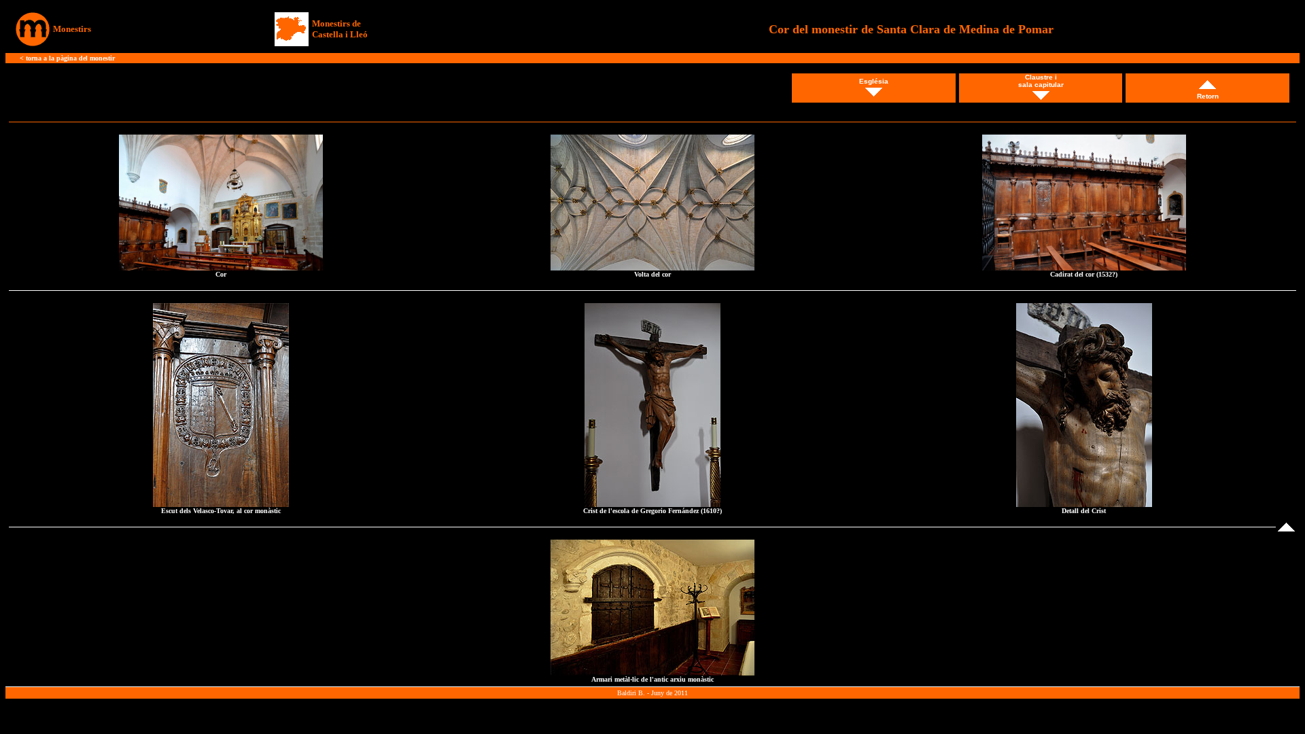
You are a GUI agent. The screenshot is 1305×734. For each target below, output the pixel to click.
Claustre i (1041, 77)
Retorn (1208, 96)
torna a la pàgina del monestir (70, 58)
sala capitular (1041, 84)
